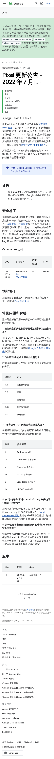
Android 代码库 (9, 634)
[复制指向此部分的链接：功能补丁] (19, 291)
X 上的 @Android (10, 669)
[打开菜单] (4, 3)
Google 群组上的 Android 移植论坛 (18, 697)
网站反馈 (21, 747)
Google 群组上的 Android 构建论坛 (18, 692)
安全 (20, 62)
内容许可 (30, 610)
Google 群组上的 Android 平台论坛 (18, 687)
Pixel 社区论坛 (21, 301)
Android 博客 (8, 678)
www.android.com (10, 718)
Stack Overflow (9, 727)
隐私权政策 (9, 747)
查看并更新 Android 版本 (33, 144)
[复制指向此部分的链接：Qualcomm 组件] (26, 249)
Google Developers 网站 (28, 168)
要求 (4, 639)
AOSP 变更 (8, 50)
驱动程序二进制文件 (11, 657)
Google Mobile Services (13, 722)
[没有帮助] (28, 68)
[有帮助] (24, 68)
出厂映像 (6, 652)
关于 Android (8, 742)
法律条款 (28, 742)
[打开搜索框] (36, 3)
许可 (37, 742)
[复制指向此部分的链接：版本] (12, 556)
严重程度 (23, 224)
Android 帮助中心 (10, 709)
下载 (4, 643)
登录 (49, 3)
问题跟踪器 (7, 732)
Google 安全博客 (10, 683)
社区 (19, 742)
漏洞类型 (11, 224)
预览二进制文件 (9, 648)
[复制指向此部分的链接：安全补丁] (19, 211)
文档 (4, 12)
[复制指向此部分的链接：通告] (12, 186)
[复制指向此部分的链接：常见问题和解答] (29, 313)
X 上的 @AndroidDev (11, 674)
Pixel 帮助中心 (8, 713)
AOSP (4, 62)
